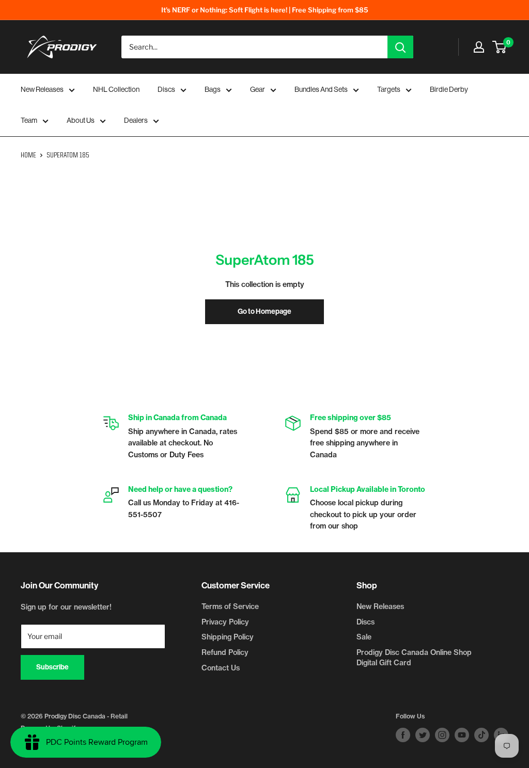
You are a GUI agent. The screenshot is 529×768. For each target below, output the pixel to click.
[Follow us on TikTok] (481, 735)
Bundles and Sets (321, 89)
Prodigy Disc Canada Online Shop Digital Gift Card (414, 657)
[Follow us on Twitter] (422, 735)
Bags (213, 89)
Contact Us (220, 668)
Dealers (136, 120)
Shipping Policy (227, 637)
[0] (499, 47)
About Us (81, 120)
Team (29, 120)
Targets (388, 89)
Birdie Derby (449, 89)
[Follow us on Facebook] (403, 735)
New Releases (42, 89)
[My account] (479, 47)
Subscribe (52, 667)
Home (28, 155)
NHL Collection (116, 89)
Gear (257, 89)
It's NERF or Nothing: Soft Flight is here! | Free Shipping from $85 (264, 10)
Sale (363, 637)
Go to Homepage (264, 311)
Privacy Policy (225, 622)
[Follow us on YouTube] (462, 735)
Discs (166, 89)
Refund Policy (224, 652)
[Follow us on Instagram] (442, 735)
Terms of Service (230, 606)
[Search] (400, 47)
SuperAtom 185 (67, 155)
